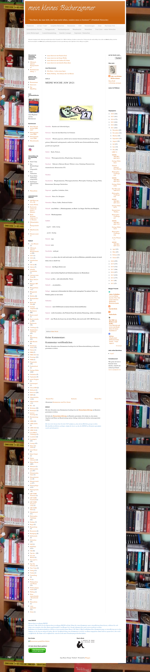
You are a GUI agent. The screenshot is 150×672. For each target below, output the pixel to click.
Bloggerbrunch (34, 288)
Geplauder (33, 377)
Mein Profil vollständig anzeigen (114, 82)
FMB (31, 360)
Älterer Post (97, 399)
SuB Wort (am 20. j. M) (34, 201)
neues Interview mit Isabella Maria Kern (59, 63)
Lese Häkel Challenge (33, 433)
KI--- (31, 405)
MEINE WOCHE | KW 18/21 (116, 201)
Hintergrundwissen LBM (34, 137)
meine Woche (34, 204)
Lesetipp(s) (33, 439)
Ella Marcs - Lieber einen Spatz (56, 71)
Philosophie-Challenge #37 (116, 216)
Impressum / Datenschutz (82, 33)
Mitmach (32, 466)
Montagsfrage (34, 485)
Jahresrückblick (34, 398)
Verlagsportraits (50, 29)
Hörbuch (32, 390)
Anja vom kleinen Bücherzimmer (116, 77)
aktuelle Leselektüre (33, 270)
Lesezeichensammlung (49, 33)
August (115, 141)
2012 (112, 283)
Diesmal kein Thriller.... (116, 211)
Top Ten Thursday (33, 565)
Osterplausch (34, 512)
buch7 (112, 353)
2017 (112, 269)
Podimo (32, 522)
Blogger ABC (34, 284)
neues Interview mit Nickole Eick (57, 56)
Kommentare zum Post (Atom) (61, 402)
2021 (112, 128)
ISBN (31, 395)
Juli (114, 144)
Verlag (32, 570)
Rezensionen (71, 26)
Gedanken (33, 374)
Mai (114, 150)
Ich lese (111, 336)
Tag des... (33, 553)
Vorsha (32, 573)
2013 (112, 280)
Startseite (74, 399)
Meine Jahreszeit (33, 459)
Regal (32, 524)
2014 (112, 278)
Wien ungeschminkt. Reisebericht (34, 596)
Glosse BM (33, 388)
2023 (31, 256)
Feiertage (33, 357)
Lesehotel (33, 437)
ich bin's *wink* (42, 26)
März (114, 252)
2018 (112, 267)
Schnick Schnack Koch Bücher (116, 167)
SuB (31, 544)
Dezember (116, 130)
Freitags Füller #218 (116, 228)
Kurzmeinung (34, 417)
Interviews (33, 85)
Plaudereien (30, 26)
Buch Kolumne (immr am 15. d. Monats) (34, 217)
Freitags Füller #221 (116, 162)
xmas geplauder (33, 607)
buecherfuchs (113, 309)
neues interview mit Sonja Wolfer (57, 58)
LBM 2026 (33, 428)
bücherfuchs (113, 314)
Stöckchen (33, 540)
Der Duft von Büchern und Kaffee (113, 321)
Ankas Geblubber (114, 294)
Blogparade (33, 292)
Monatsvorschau (34, 235)
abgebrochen (34, 260)
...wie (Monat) (34, 244)
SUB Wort (33, 547)
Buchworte (33, 323)
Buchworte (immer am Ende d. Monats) (33, 209)
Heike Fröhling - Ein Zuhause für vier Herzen (60, 74)
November (116, 133)
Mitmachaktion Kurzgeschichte (34, 224)
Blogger (87, 658)
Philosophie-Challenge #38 (116, 195)
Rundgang (33, 533)
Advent (32, 265)
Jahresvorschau (34, 402)
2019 (112, 264)
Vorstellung (33, 575)
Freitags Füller (34, 370)
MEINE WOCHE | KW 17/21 (116, 222)
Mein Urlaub (34, 454)
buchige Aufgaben (33, 307)
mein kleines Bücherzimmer (61, 9)
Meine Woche (54, 331)
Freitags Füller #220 (116, 185)
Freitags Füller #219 (116, 206)
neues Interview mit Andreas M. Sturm (58, 60)
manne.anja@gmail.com (114, 369)
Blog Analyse (34, 279)
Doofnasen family (33, 346)
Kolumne (33, 408)
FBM (31, 352)
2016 (112, 272)
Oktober (115, 136)
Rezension (33, 531)
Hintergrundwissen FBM (34, 133)
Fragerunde (33, 362)
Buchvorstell (34, 315)
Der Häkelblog (33, 88)
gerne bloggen (34, 379)
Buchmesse (33, 311)
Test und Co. (34, 560)
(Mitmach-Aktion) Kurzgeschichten (34, 250)
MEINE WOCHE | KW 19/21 (116, 179)
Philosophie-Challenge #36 (116, 233)
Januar (115, 257)
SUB (79, 26)
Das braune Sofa (110, 26)
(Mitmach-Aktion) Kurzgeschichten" (34, 64)
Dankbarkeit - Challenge (34, 331)
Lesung (32, 443)
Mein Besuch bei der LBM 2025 (34, 128)
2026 (112, 114)
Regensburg (33, 527)
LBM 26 (32, 430)
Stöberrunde (33, 536)
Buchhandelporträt (63, 29)
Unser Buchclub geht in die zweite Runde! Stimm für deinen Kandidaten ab (114, 327)
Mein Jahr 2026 (33, 446)
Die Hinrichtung (33, 336)
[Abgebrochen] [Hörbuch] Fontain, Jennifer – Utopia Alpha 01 (114, 340)
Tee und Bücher (32, 556)
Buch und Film (33, 303)
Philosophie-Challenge (34, 517)
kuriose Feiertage (33, 414)
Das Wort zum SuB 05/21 (116, 189)
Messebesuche (77, 29)
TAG (31, 551)
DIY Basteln (33, 341)
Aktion (32, 267)
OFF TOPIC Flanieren (33, 494)
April (114, 249)
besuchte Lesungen (65, 33)
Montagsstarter (34, 490)
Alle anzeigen (119, 345)
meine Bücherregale (33, 33)
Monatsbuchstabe (34, 478)
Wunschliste (88, 29)
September (116, 138)
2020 (112, 261)
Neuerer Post (49, 399)
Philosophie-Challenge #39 (116, 173)
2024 (31, 258)
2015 (112, 275)
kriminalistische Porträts (34, 29)
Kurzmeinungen (90, 26)
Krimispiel (33, 410)
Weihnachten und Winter (34, 583)
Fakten (32, 350)
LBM (31, 421)
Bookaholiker (34, 298)
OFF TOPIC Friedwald (33, 499)
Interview (33, 392)
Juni (114, 147)
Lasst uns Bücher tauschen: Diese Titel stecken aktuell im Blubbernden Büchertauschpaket (114, 299)
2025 (112, 116)
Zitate (99, 26)
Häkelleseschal (34, 230)
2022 (112, 125)
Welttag (32, 592)
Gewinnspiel (34, 383)
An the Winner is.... (116, 238)
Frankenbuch (34, 366)
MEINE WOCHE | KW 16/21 (116, 244)
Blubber (32, 296)
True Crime (33, 568)
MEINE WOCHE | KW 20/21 (116, 156)
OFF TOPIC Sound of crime (33, 503)
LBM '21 (114, 152)
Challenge (33, 327)
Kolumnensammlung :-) (34, 70)
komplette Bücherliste (57, 26)
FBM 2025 (33, 355)
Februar (115, 255)
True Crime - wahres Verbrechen (105, 29)
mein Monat (33, 450)
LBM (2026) (34, 424)
